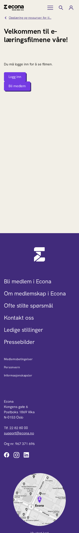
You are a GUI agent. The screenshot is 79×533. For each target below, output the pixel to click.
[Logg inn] (71, 8)
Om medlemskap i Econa (35, 293)
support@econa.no (19, 433)
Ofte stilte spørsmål (28, 305)
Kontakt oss (19, 317)
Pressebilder (19, 342)
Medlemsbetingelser (18, 359)
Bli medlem (17, 86)
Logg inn (15, 76)
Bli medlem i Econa (27, 281)
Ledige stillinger (23, 330)
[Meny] (51, 8)
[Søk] (61, 8)
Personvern (12, 367)
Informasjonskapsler (18, 375)
